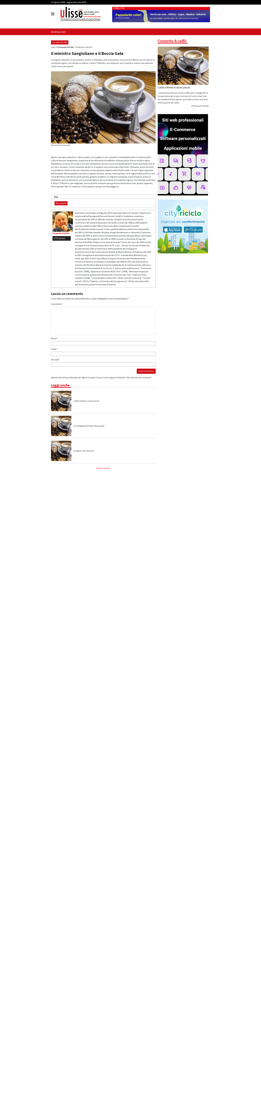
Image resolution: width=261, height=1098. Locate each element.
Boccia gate (61, 203)
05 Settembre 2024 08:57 (83, 47)
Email (54, 349)
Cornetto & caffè (59, 42)
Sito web (55, 359)
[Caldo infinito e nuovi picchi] (61, 401)
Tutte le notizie (103, 468)
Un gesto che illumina (84, 450)
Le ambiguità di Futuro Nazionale (89, 425)
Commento (57, 304)
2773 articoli (59, 238)
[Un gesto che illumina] (61, 451)
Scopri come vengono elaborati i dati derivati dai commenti (123, 377)
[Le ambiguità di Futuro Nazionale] (61, 426)
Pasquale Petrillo (66, 47)
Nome (54, 338)
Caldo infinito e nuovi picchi (86, 401)
